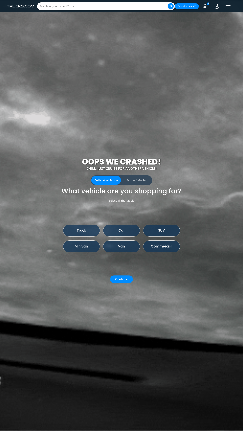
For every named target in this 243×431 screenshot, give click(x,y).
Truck (81, 230)
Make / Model (136, 180)
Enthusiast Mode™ (187, 6)
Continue (121, 279)
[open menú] (228, 6)
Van (121, 246)
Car (121, 230)
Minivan (81, 246)
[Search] (171, 6)
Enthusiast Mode (106, 180)
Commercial (161, 246)
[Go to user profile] (216, 6)
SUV (161, 230)
